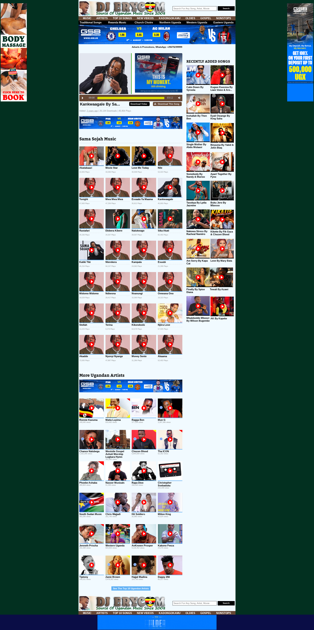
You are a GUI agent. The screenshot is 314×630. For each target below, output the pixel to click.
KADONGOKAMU (170, 18)
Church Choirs (144, 22)
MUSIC (87, 18)
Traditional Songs (91, 22)
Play (82, 98)
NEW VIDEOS (145, 18)
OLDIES (190, 18)
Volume (178, 97)
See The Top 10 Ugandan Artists (131, 588)
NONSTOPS (223, 18)
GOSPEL (205, 18)
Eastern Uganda (223, 22)
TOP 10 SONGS (122, 18)
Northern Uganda (170, 22)
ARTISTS (102, 18)
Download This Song (168, 104)
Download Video (139, 104)
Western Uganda (196, 22)
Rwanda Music (117, 22)
